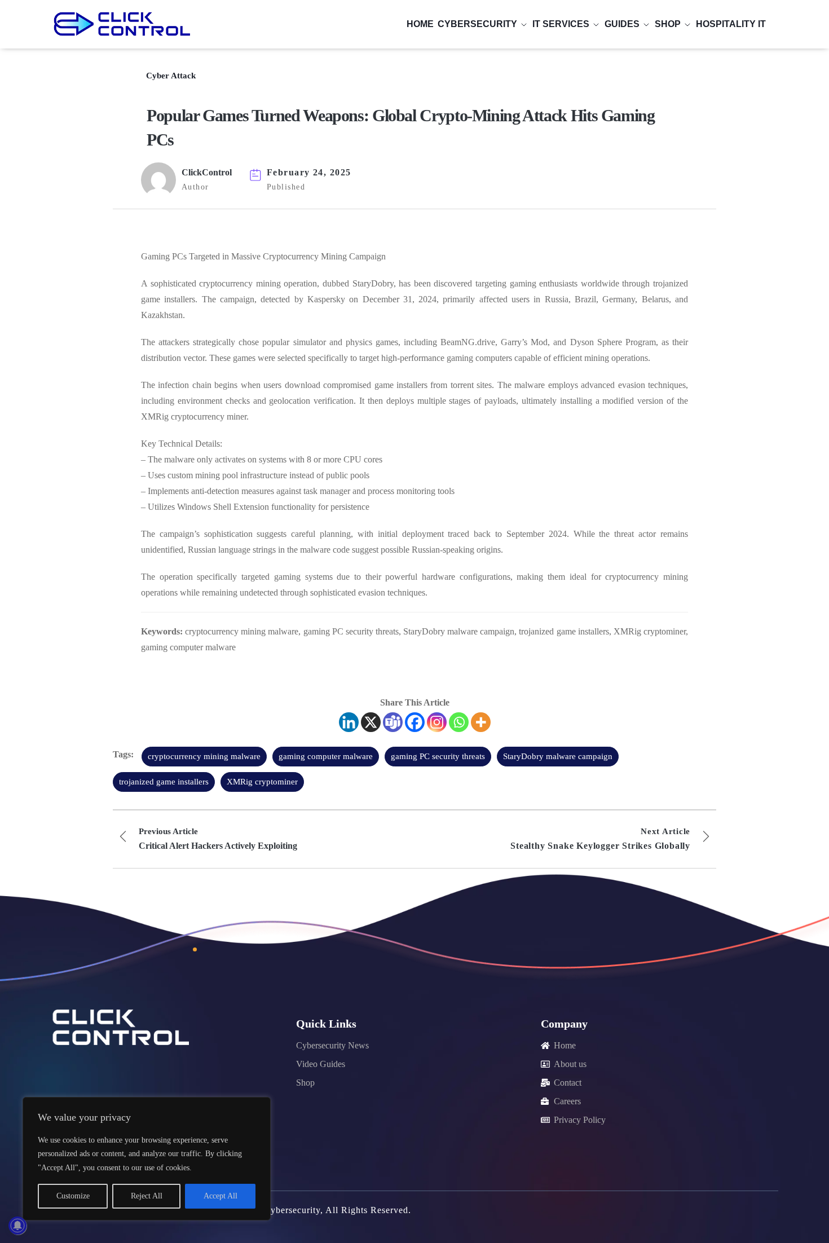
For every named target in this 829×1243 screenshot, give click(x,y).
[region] (147, 1158)
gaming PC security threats (438, 756)
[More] (481, 722)
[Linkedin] (349, 722)
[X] (371, 722)
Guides (622, 24)
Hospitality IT (731, 24)
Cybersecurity (477, 24)
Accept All (220, 1196)
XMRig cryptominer (262, 781)
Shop (668, 24)
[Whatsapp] (459, 722)
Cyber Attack (171, 75)
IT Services (560, 24)
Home (420, 24)
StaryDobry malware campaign (557, 756)
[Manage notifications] (17, 1225)
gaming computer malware (326, 756)
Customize (73, 1196)
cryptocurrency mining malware (204, 756)
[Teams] (393, 722)
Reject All (146, 1196)
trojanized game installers (164, 781)
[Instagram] (437, 722)
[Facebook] (415, 722)
